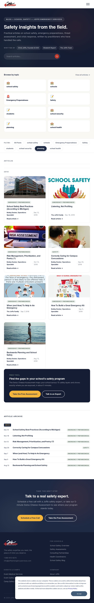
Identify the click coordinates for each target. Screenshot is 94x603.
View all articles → (82, 75)
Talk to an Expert (53, 394)
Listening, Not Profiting (61, 206)
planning (40, 148)
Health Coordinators (58, 557)
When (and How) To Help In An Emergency (21, 306)
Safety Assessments (58, 549)
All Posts (17, 143)
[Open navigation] (88, 4)
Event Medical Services (13, 574)
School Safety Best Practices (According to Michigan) (20, 207)
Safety (85, 143)
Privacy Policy (72, 588)
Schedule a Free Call (30, 518)
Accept (79, 594)
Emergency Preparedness (66, 143)
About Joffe (54, 574)
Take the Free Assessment (25, 394)
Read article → (12, 219)
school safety (32, 143)
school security (25, 148)
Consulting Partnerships (59, 553)
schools (47, 143)
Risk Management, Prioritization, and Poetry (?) (23, 257)
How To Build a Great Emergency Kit (67, 305)
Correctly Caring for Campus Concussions (64, 257)
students (9, 148)
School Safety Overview (59, 546)
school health (55, 148)
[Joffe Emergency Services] (10, 4)
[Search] (57, 56)
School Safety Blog (57, 560)
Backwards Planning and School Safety (22, 353)
